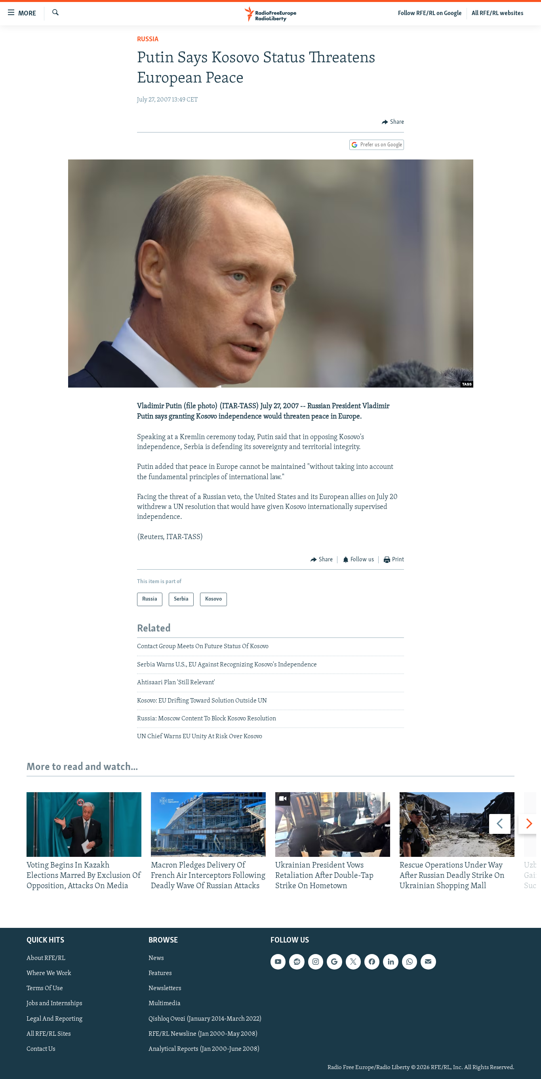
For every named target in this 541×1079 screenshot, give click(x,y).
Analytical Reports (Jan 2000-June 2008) (204, 1049)
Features (160, 973)
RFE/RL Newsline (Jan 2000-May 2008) (203, 1034)
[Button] (393, 122)
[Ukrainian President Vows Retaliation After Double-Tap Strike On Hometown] (332, 824)
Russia (147, 39)
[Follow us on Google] (334, 961)
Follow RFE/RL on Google (430, 13)
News (156, 958)
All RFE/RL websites (498, 13)
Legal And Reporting (54, 1019)
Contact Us (41, 1049)
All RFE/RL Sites (49, 1034)
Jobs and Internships (54, 1003)
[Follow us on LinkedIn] (390, 961)
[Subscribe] (428, 961)
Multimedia (165, 1003)
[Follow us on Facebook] (371, 961)
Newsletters (165, 988)
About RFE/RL (46, 958)
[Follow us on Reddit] (296, 961)
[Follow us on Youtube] (278, 961)
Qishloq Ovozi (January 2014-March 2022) (205, 1019)
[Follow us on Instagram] (315, 961)
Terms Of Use (45, 988)
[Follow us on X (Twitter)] (353, 961)
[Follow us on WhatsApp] (409, 961)
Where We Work (49, 973)
